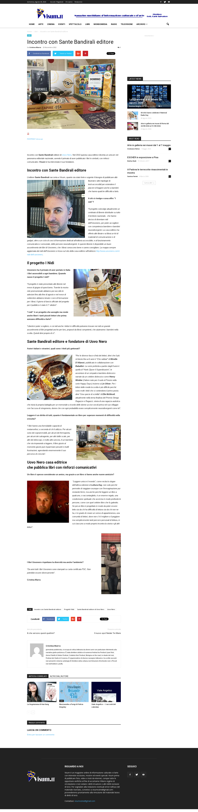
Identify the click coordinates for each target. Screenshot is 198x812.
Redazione (78, 2)
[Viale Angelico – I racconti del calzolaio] (106, 692)
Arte (40, 24)
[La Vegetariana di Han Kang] (41, 692)
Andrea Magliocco (136, 106)
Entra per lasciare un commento (40, 735)
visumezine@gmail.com (85, 801)
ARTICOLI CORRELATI (38, 676)
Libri (87, 24)
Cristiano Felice (133, 149)
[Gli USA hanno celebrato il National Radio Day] (132, 115)
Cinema (51, 24)
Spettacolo (75, 24)
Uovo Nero (67, 155)
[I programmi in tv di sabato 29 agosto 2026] (149, 96)
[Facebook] (161, 2)
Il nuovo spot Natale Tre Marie (107, 633)
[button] (167, 24)
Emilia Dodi (131, 161)
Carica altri (148, 183)
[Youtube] (169, 2)
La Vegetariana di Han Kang (38, 704)
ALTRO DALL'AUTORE (59, 676)
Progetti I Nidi (69, 609)
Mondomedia (100, 24)
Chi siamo (68, 2)
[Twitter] (165, 2)
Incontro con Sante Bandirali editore (47, 609)
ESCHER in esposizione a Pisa (142, 157)
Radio (114, 24)
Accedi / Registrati (56, 2)
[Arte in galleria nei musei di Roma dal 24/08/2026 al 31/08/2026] (132, 126)
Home (32, 24)
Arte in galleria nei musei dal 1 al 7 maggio (149, 145)
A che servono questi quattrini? (41, 633)
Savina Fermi (132, 176)
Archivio (140, 24)
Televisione (127, 24)
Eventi (61, 24)
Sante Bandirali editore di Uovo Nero (90, 609)
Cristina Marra (35, 47)
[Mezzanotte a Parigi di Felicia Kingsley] (74, 692)
